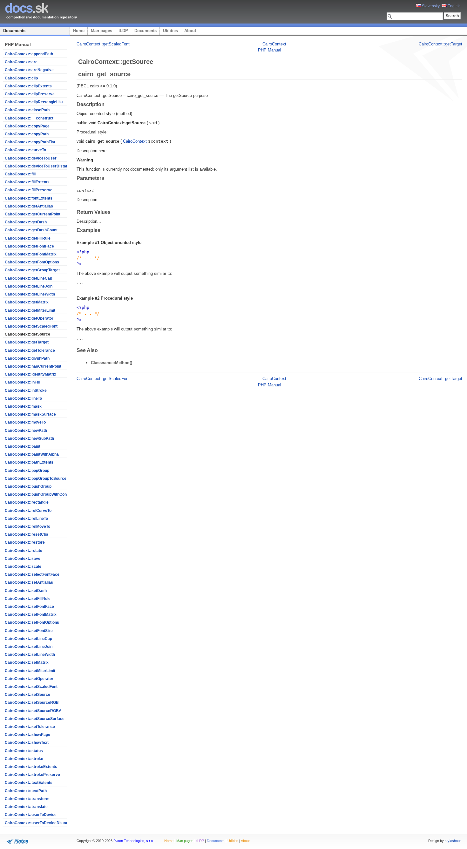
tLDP (123, 30)
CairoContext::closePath (27, 110)
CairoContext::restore (25, 542)
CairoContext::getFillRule (28, 238)
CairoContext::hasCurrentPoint (33, 366)
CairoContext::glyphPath (27, 358)
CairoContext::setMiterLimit (30, 671)
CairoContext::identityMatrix (30, 374)
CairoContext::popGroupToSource (35, 478)
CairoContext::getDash (26, 222)
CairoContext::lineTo (23, 398)
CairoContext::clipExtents (28, 86)
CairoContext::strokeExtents (31, 767)
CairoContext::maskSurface (30, 414)
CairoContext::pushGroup (28, 486)
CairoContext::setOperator (29, 679)
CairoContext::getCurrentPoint (32, 214)
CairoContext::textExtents (28, 782)
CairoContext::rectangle (27, 502)
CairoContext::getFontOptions (32, 262)
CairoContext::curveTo (25, 150)
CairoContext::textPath (26, 791)
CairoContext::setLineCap (28, 639)
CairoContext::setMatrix (27, 662)
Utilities (170, 30)
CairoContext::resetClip (26, 534)
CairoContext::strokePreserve (32, 775)
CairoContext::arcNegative (29, 70)
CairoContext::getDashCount (31, 230)
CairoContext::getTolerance (30, 350)
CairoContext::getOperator (29, 318)
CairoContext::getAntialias (29, 206)
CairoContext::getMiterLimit (30, 310)
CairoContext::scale (23, 566)
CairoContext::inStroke (26, 390)
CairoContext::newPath (26, 430)
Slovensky (430, 6)
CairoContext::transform (27, 799)
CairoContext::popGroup (27, 470)
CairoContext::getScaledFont (31, 326)
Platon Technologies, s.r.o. (133, 841)
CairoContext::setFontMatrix (31, 614)
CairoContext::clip (21, 78)
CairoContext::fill (20, 174)
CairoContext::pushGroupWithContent (39, 494)
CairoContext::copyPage (27, 126)
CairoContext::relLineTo (26, 518)
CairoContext (274, 44)
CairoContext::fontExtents (28, 198)
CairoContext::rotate (23, 551)
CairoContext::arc (21, 62)
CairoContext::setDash (26, 591)
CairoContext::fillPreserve (28, 190)
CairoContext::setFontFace (29, 606)
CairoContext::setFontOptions (32, 622)
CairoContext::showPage (27, 735)
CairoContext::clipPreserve (30, 94)
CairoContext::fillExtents (27, 182)
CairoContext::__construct (29, 118)
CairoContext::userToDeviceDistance (39, 823)
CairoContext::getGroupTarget (32, 270)
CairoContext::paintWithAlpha (32, 454)
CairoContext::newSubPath (29, 438)
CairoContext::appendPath (29, 54)
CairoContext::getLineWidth (30, 294)
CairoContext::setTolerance (30, 727)
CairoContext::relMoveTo (27, 526)
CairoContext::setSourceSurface (34, 719)
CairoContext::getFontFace (29, 246)
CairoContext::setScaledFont (31, 687)
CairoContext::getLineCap (28, 278)
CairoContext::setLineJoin (28, 647)
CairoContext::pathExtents (29, 462)
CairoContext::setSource (27, 694)
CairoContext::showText (27, 742)
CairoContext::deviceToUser (31, 158)
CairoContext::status (24, 751)
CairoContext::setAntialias (29, 582)
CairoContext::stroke (24, 759)
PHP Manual (269, 50)
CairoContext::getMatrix (27, 302)
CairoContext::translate (26, 807)
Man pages (101, 30)
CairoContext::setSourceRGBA (33, 711)
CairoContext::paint (22, 446)
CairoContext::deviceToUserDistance (39, 166)
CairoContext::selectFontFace (32, 574)
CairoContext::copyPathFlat (30, 142)
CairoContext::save (22, 558)
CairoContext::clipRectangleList (34, 102)
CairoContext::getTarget (27, 342)
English (454, 6)
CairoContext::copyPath (27, 134)
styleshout (453, 841)
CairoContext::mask (23, 406)
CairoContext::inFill (22, 382)
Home (79, 30)
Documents (14, 30)
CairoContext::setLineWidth (30, 654)
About (190, 30)
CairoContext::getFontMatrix (31, 254)
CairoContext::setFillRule (28, 599)
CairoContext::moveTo (25, 422)
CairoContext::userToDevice (31, 815)
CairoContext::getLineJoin (28, 286)
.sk (26, 8)
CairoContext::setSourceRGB (32, 702)
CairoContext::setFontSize (29, 631)
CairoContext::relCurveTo (28, 511)
